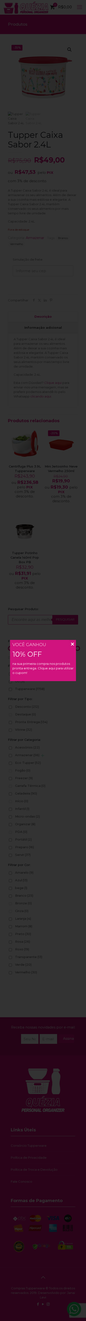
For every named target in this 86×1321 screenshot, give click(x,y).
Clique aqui (46, 668)
